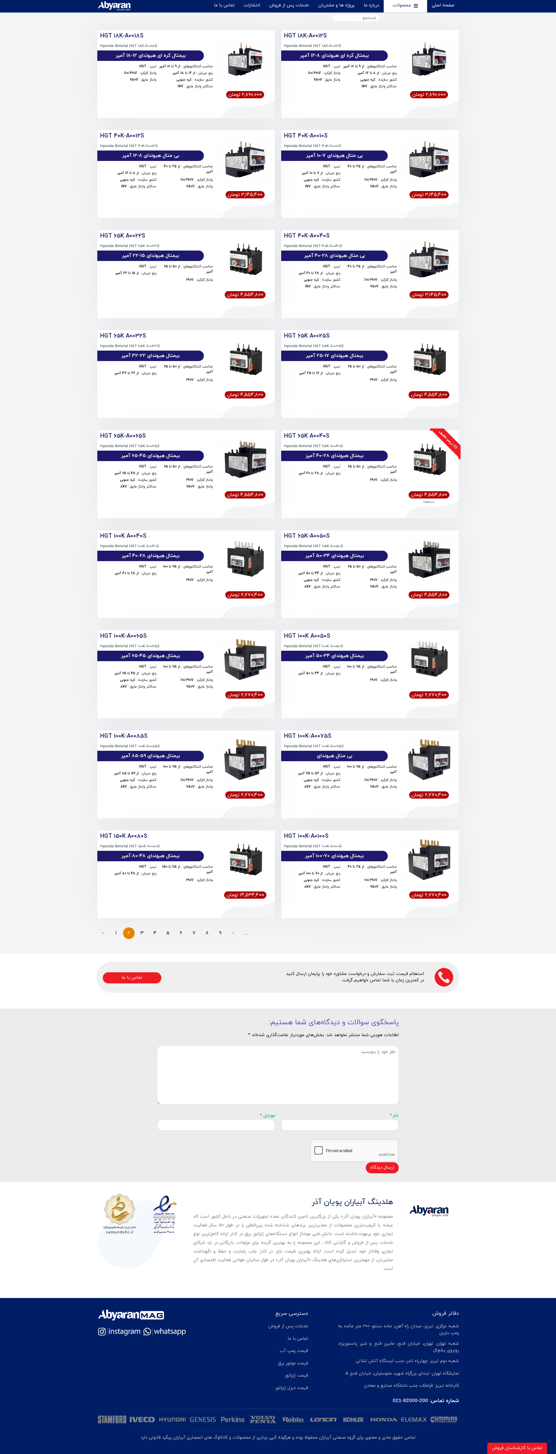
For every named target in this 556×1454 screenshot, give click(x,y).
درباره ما (371, 5)
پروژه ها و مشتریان (336, 5)
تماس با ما (224, 5)
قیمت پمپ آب (294, 1351)
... (246, 933)
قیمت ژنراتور (296, 1376)
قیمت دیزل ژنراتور (291, 1388)
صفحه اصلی (443, 5)
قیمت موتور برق (293, 1363)
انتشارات (252, 5)
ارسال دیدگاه (382, 1168)
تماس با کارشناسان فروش (517, 1448)
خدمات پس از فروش (289, 5)
